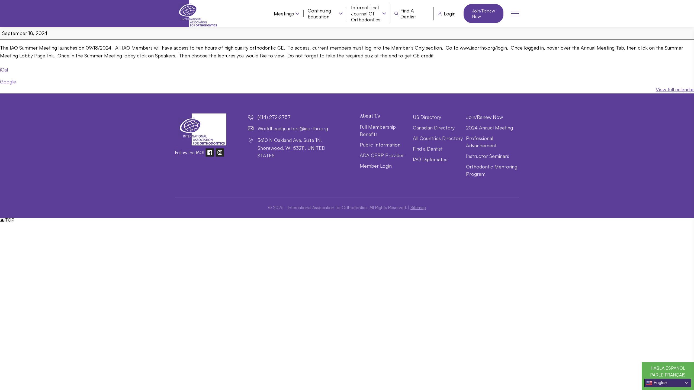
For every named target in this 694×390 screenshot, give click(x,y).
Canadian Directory (434, 128)
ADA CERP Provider (382, 155)
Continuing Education (319, 14)
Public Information (380, 145)
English (660, 382)
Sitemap (418, 207)
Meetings (284, 14)
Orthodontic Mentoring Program (491, 170)
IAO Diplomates (430, 159)
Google (8, 81)
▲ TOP (7, 220)
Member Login (376, 166)
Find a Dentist (408, 14)
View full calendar (675, 89)
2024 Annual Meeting (489, 128)
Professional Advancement (481, 141)
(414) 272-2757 (274, 117)
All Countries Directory (438, 138)
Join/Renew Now (483, 13)
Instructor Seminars (487, 156)
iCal (4, 70)
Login (449, 14)
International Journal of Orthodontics (365, 13)
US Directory (427, 117)
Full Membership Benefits (378, 130)
